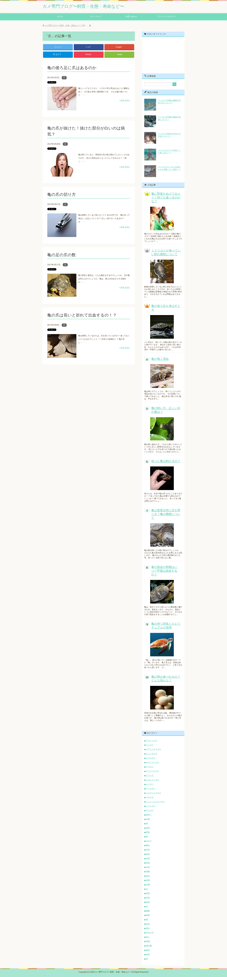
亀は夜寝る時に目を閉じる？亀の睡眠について (165, 514)
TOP (65, 26)
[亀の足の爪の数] (61, 296)
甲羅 (148, 898)
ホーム (60, 16)
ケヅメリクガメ (152, 771)
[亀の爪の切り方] (61, 235)
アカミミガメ (151, 741)
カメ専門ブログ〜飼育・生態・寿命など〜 (83, 6)
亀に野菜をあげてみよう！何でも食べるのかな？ (166, 197)
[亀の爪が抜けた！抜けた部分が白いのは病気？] (61, 175)
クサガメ (150, 767)
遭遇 (148, 941)
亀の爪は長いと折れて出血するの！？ (82, 315)
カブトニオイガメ (153, 749)
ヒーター (150, 784)
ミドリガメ (150, 806)
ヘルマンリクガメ (153, 793)
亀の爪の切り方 (61, 194)
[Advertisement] (163, 55)
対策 (148, 850)
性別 (148, 858)
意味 (148, 867)
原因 (148, 828)
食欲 (148, 950)
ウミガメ (150, 745)
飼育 (148, 954)
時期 (148, 880)
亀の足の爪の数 (61, 255)
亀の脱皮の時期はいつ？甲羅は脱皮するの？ (164, 570)
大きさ (149, 841)
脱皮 (148, 924)
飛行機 (149, 946)
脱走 (148, 928)
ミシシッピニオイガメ (155, 802)
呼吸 (148, 832)
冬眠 (148, 819)
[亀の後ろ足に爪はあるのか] (61, 108)
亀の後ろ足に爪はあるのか (71, 67)
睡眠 (148, 911)
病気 (148, 902)
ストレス (150, 775)
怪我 (148, 863)
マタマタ (150, 797)
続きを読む (125, 100)
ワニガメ (150, 810)
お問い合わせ (131, 16)
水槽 (148, 885)
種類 (148, 915)
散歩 (148, 876)
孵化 (148, 845)
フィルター (150, 789)
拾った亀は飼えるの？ (165, 461)
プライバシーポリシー (166, 16)
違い (148, 937)
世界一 (149, 815)
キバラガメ (150, 758)
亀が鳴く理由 (160, 358)
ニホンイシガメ (152, 780)
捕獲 (148, 871)
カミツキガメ (151, 754)
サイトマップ (95, 16)
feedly (119, 54)
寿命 (148, 854)
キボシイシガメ (152, 762)
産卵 (148, 893)
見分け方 (150, 933)
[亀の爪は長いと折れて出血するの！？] (61, 356)
